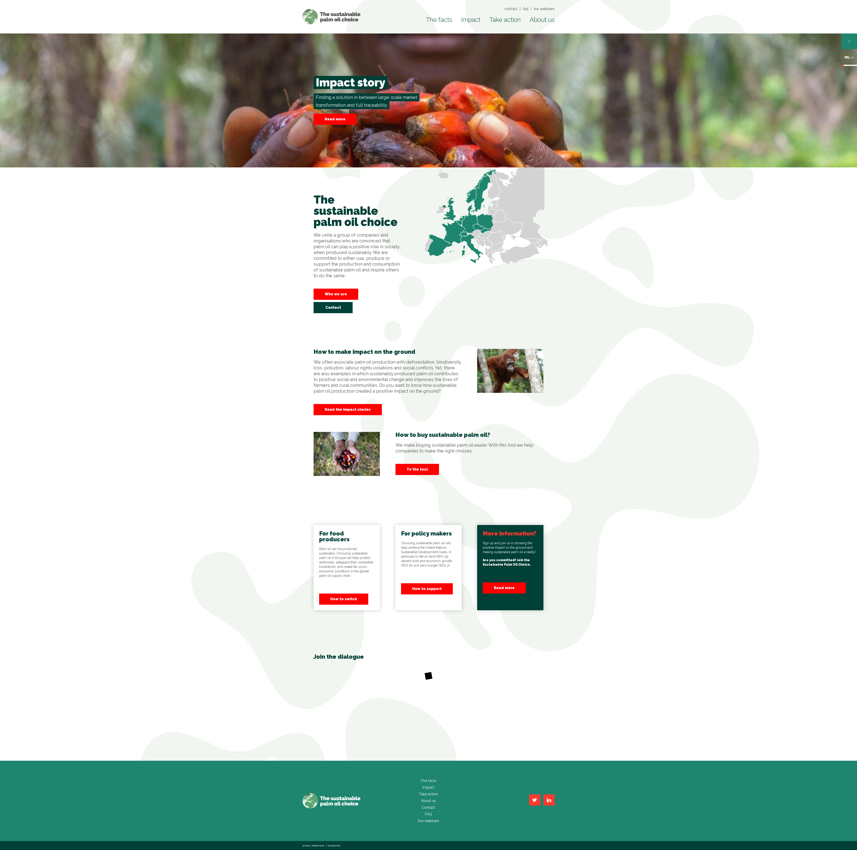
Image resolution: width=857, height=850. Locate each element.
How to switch (343, 599)
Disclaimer (334, 845)
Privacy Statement (313, 845)
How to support (427, 589)
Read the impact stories (348, 409)
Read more (504, 588)
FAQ (525, 9)
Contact (510, 9)
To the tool (417, 469)
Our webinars (544, 9)
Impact (471, 20)
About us (542, 20)
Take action (505, 20)
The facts (439, 20)
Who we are (336, 294)
